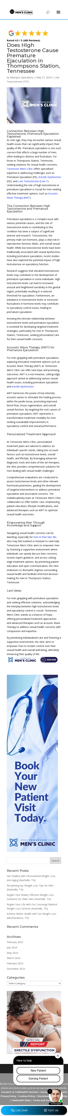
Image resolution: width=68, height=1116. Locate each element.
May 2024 (12, 952)
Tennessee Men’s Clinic (20, 168)
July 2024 (12, 947)
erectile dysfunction (23, 386)
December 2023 (16, 968)
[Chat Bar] (34, 1110)
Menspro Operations (21, 77)
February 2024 (15, 963)
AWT (27, 197)
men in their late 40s (44, 537)
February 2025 (15, 942)
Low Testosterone (28, 181)
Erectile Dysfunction (50, 177)
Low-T (44, 181)
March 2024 (13, 958)
